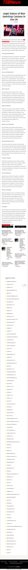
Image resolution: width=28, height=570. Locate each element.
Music (8, 447)
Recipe (8, 471)
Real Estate (9, 468)
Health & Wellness (11, 418)
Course (8, 348)
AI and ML (9, 284)
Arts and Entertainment (12, 299)
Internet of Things (11, 424)
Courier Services (10, 345)
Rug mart (16, 21)
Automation (9, 304)
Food (8, 401)
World (8, 549)
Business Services (11, 319)
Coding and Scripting (11, 336)
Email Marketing (10, 371)
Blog (8, 310)
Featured (9, 389)
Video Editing (10, 535)
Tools (8, 514)
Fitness (8, 398)
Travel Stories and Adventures (13, 526)
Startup (8, 503)
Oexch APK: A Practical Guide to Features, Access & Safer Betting (7, 263)
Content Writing (10, 342)
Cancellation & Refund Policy (16, 563)
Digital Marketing (10, 363)
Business (9, 316)
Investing (9, 427)
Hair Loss (9, 415)
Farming (9, 383)
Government (9, 412)
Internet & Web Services (12, 421)
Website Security (10, 544)
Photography (10, 462)
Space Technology (11, 497)
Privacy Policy (4, 561)
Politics (8, 465)
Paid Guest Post (10, 459)
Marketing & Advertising (12, 441)
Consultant (9, 339)
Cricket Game (5, 266)
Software (9, 491)
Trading (8, 517)
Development (10, 360)
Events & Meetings (11, 377)
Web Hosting (9, 538)
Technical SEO (10, 509)
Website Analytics (10, 541)
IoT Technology (10, 430)
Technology (9, 511)
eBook (8, 366)
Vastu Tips (9, 532)
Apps (8, 293)
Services (9, 485)
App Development (11, 290)
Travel (8, 523)
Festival (8, 392)
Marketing (9, 439)
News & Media (10, 453)
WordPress (9, 546)
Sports (8, 500)
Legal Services (10, 433)
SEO (7, 482)
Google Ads (9, 409)
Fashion (12, 224)
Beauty (8, 307)
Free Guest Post (10, 404)
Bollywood (9, 313)
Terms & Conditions (13, 561)
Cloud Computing (10, 334)
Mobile (8, 444)
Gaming (8, 406)
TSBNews (18, 566)
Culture (8, 351)
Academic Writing (10, 281)
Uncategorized (10, 529)
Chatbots (9, 328)
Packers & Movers (11, 456)
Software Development (12, 494)
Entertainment (10, 374)
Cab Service (9, 325)
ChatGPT (8, 331)
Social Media (9, 488)
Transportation (10, 520)
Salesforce (9, 476)
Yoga (8, 552)
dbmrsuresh (5, 235)
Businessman (10, 322)
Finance (8, 395)
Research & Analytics (11, 474)
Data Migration (10, 354)
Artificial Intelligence (11, 296)
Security (8, 479)
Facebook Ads (10, 380)
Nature (8, 450)
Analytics (9, 287)
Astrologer (9, 301)
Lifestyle (9, 436)
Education (9, 369)
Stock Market (10, 506)
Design (8, 357)
